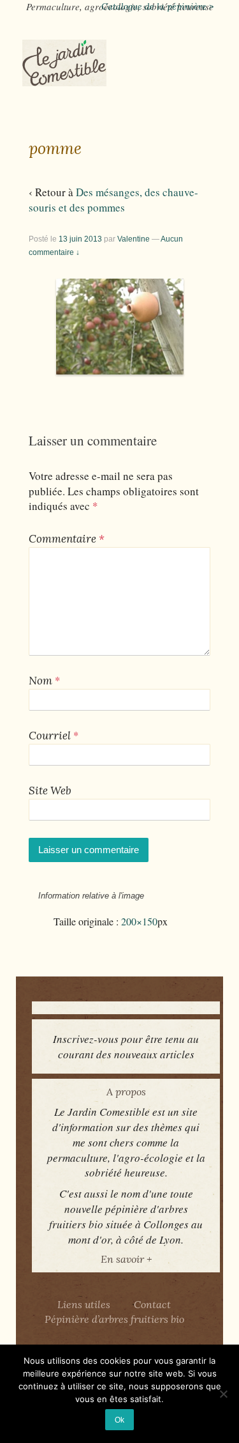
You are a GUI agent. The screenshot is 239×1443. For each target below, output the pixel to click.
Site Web (50, 790)
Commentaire (67, 539)
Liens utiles (83, 1304)
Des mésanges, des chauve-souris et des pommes (113, 200)
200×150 (139, 921)
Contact (152, 1304)
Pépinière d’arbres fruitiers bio (114, 1319)
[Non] (223, 1393)
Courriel (50, 736)
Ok (119, 1420)
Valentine (133, 239)
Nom (40, 681)
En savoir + (126, 1259)
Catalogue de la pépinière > (157, 6)
